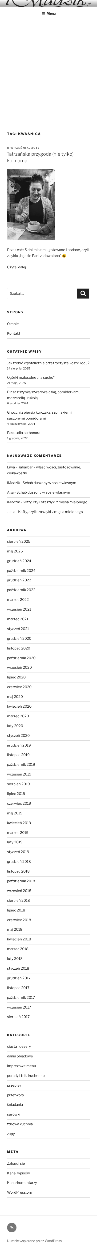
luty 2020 (15, 726)
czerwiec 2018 (19, 920)
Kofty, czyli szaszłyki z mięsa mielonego (55, 502)
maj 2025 (15, 551)
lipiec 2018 (16, 910)
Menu (51, 13)
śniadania (15, 1105)
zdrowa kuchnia (20, 1124)
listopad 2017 (18, 988)
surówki (13, 1114)
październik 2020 (21, 658)
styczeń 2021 (18, 629)
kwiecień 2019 (19, 823)
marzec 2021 (17, 619)
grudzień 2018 (19, 862)
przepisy (14, 1085)
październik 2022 (21, 590)
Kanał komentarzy (22, 1183)
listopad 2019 (18, 755)
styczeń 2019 (18, 852)
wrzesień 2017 (19, 1007)
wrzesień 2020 (19, 667)
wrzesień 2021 (19, 609)
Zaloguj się (16, 1163)
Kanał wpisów (18, 1173)
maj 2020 (15, 697)
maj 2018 (14, 929)
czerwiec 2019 (19, 803)
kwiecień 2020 (19, 706)
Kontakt (13, 333)
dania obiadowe (20, 1056)
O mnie (13, 324)
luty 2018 (15, 959)
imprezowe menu (21, 1066)
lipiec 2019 (16, 794)
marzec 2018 (17, 949)
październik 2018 (21, 881)
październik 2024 (21, 571)
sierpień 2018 (18, 900)
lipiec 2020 (16, 677)
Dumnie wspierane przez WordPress (34, 1241)
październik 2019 (21, 764)
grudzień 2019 (19, 745)
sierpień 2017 (18, 1017)
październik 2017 (21, 997)
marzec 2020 (18, 716)
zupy (11, 1134)
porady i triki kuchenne (26, 1076)
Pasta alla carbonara (23, 433)
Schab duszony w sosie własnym (49, 483)
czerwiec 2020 (19, 687)
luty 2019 (15, 842)
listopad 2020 (18, 648)
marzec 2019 (17, 833)
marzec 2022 (18, 600)
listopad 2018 (18, 871)
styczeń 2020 (18, 735)
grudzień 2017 (19, 978)
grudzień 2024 (19, 561)
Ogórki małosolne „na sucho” (31, 377)
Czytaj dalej (16, 267)
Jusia (11, 512)
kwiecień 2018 (19, 939)
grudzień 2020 (19, 638)
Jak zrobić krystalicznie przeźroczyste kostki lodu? (48, 363)
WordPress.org (19, 1192)
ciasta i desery (19, 1046)
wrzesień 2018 (19, 891)
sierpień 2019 (18, 784)
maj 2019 (14, 813)
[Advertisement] (48, 71)
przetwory (15, 1095)
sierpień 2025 (18, 541)
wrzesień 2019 (19, 774)
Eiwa (11, 467)
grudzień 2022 (19, 580)
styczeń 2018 (18, 968)
